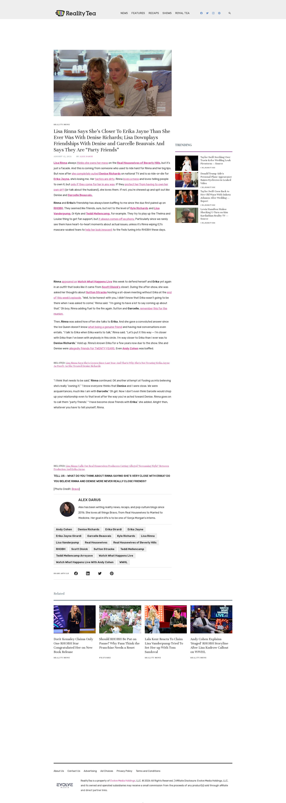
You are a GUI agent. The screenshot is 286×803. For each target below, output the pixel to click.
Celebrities (207, 167)
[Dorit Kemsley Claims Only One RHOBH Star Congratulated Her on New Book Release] (75, 619)
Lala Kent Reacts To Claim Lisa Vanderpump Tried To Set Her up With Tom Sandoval (164, 645)
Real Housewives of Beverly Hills (135, 542)
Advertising (90, 771)
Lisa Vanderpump (67, 542)
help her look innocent (98, 229)
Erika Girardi (113, 529)
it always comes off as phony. (117, 219)
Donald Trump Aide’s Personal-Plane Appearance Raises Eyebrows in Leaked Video (216, 178)
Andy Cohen (64, 529)
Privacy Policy (124, 771)
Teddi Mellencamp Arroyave (74, 555)
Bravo (75, 489)
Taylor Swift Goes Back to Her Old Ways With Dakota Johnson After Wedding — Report (215, 196)
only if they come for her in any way (93, 184)
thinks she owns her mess (92, 163)
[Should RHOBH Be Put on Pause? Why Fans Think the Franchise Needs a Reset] (120, 619)
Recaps (154, 13)
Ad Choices (106, 771)
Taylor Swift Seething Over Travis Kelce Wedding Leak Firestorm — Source (215, 160)
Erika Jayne (135, 529)
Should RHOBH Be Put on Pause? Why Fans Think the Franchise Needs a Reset (119, 643)
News (124, 13)
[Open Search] (229, 13)
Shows (167, 13)
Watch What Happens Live (116, 555)
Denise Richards (88, 529)
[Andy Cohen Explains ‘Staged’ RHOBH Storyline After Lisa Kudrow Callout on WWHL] (211, 619)
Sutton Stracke (104, 549)
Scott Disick (79, 549)
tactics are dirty (104, 179)
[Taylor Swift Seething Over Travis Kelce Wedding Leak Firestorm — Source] (186, 163)
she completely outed (85, 173)
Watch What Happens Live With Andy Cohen (85, 562)
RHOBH (60, 549)
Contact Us (73, 771)
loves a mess (131, 179)
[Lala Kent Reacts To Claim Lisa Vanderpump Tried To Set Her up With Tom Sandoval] (166, 619)
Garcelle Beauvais (99, 536)
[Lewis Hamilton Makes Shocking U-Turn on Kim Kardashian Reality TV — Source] (186, 215)
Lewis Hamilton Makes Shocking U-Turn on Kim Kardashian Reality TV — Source (214, 214)
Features (138, 13)
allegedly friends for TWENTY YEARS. (92, 348)
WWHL (123, 562)
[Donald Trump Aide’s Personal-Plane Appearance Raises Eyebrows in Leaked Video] (186, 179)
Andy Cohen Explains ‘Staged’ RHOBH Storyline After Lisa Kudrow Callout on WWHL (209, 645)
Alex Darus (86, 156)
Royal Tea (182, 13)
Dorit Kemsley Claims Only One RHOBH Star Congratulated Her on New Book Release (73, 645)
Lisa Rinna (148, 536)
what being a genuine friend (105, 327)
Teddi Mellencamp (132, 549)
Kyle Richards (126, 536)
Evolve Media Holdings (122, 780)
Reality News (62, 124)
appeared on (69, 281)
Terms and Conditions (148, 771)
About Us (59, 771)
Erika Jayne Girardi (68, 536)
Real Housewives (96, 542)
